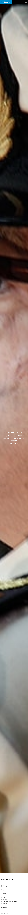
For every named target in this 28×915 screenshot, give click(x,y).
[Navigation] (26, 1)
